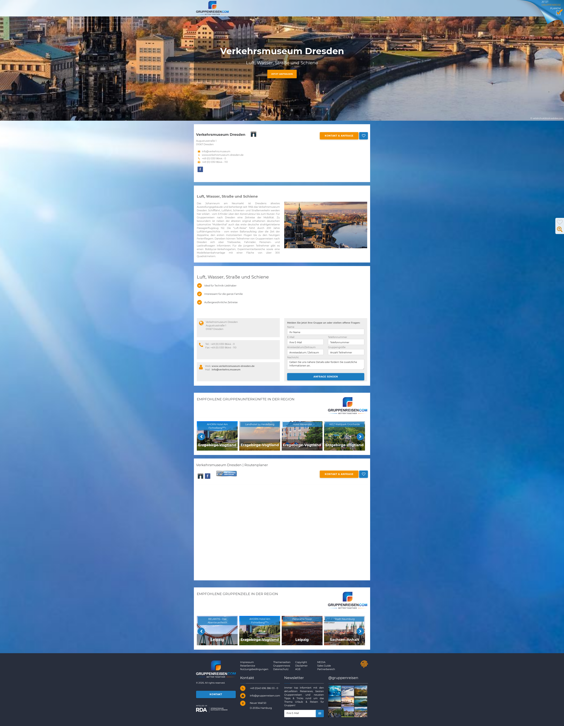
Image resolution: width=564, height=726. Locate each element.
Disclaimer (301, 665)
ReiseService (247, 665)
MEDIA (321, 662)
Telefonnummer (337, 337)
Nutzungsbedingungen (254, 669)
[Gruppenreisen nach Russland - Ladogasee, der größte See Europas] (364, 701)
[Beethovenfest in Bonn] (364, 712)
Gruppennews (281, 665)
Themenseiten (282, 662)
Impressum (247, 662)
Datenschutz (280, 669)
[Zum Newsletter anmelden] (320, 713)
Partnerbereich (326, 669)
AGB (297, 669)
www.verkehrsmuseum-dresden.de (223, 155)
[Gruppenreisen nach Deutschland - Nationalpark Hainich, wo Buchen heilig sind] (364, 690)
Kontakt (216, 694)
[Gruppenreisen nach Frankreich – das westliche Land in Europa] (351, 690)
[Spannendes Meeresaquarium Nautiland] (338, 690)
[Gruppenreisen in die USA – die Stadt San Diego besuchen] (351, 701)
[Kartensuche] (560, 231)
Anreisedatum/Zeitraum (301, 347)
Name (290, 327)
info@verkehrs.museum (226, 369)
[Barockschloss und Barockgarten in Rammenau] (351, 712)
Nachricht (293, 357)
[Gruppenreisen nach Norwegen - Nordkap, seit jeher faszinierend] (338, 701)
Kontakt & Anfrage (339, 135)
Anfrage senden (325, 376)
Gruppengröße (337, 347)
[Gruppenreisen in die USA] (338, 712)
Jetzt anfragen (282, 74)
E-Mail (290, 337)
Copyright (301, 662)
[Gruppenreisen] (212, 7)
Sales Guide (324, 665)
